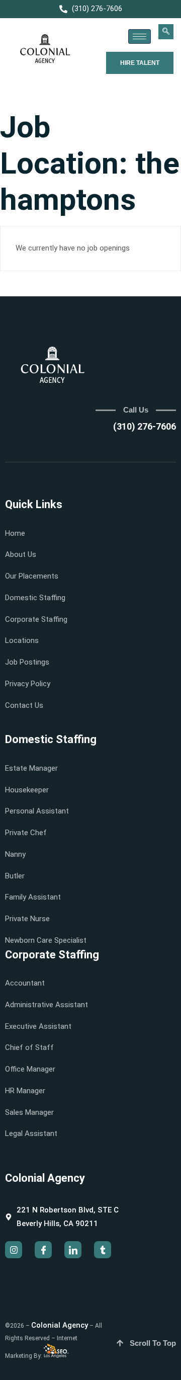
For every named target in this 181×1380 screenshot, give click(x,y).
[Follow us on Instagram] (13, 1249)
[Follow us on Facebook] (43, 1249)
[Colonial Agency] (45, 49)
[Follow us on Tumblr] (102, 1249)
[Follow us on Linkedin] (72, 1249)
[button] (165, 31)
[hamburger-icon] (139, 36)
